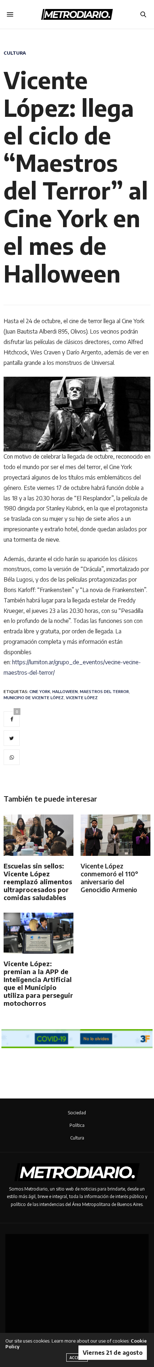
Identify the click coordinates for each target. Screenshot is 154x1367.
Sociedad (77, 1112)
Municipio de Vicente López (34, 697)
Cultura (15, 53)
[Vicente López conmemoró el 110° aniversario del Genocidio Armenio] (115, 835)
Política (77, 1125)
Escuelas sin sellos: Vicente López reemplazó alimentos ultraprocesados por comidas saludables (38, 882)
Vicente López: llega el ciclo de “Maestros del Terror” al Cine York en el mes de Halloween (76, 176)
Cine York (39, 691)
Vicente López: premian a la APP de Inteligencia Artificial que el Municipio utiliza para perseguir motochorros (38, 983)
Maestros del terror (104, 691)
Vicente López (82, 697)
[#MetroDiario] (77, 14)
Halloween (65, 691)
